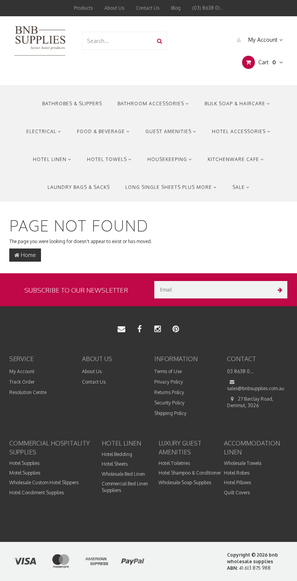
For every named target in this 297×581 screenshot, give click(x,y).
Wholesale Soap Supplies (185, 482)
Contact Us (147, 8)
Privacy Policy (168, 382)
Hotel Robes (236, 473)
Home (27, 255)
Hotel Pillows (237, 482)
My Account (263, 39)
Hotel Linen (50, 159)
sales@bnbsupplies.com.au (255, 388)
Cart (266, 62)
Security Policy (169, 403)
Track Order (21, 382)
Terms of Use (168, 371)
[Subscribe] (278, 289)
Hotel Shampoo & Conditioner (190, 473)
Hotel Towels (107, 159)
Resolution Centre (27, 392)
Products (83, 8)
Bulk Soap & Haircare (236, 103)
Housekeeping (168, 159)
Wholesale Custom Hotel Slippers (44, 482)
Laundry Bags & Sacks (79, 187)
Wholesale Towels (242, 463)
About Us (114, 8)
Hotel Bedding (117, 454)
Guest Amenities (169, 131)
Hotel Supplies (24, 463)
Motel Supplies (24, 473)
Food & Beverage (101, 131)
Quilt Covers (237, 492)
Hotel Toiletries (174, 463)
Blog (176, 8)
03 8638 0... (240, 371)
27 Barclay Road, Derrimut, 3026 (250, 402)
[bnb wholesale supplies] (39, 40)
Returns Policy (169, 392)
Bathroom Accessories (152, 103)
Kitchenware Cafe (234, 159)
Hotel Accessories (239, 131)
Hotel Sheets (115, 464)
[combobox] (117, 41)
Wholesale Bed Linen (123, 474)
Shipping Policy (170, 413)
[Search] (159, 41)
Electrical (42, 131)
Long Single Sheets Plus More (169, 187)
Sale (239, 187)
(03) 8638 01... (207, 8)
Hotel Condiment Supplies (36, 492)
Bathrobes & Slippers (72, 103)
